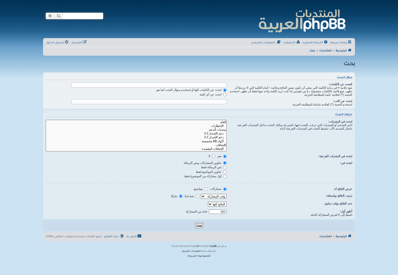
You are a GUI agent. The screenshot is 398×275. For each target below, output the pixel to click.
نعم (219, 156)
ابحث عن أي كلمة (211, 94)
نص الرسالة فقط (211, 167)
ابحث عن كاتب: (342, 100)
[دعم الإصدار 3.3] (136, 133)
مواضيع (199, 188)
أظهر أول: (346, 211)
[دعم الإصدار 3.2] (136, 137)
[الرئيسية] (302, 20)
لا (209, 156)
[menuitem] (315, 43)
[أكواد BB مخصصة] (136, 141)
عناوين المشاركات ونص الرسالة (203, 162)
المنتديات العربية (191, 251)
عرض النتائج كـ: (343, 188)
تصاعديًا (190, 196)
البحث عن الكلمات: (340, 84)
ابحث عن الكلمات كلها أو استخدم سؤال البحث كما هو (189, 89)
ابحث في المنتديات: (340, 121)
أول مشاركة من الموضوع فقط (203, 176)
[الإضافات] (136, 145)
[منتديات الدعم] (136, 130)
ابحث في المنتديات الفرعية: (335, 156)
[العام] (136, 122)
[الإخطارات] (136, 126)
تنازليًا (174, 196)
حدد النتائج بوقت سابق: (338, 203)
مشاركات (216, 188)
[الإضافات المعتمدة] (136, 149)
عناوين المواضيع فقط (209, 171)
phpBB (213, 246)
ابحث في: (346, 162)
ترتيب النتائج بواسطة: (339, 195)
